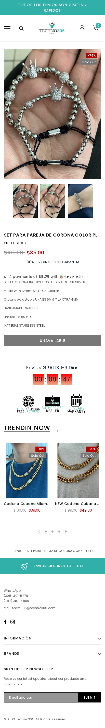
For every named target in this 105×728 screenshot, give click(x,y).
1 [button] (39, 531)
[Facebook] (5, 622)
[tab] (30, 427)
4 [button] (59, 531)
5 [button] (66, 531)
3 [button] (52, 531)
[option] (52, 114)
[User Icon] (82, 28)
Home (16, 551)
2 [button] (46, 531)
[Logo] (51, 28)
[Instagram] (12, 622)
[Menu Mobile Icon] (7, 28)
